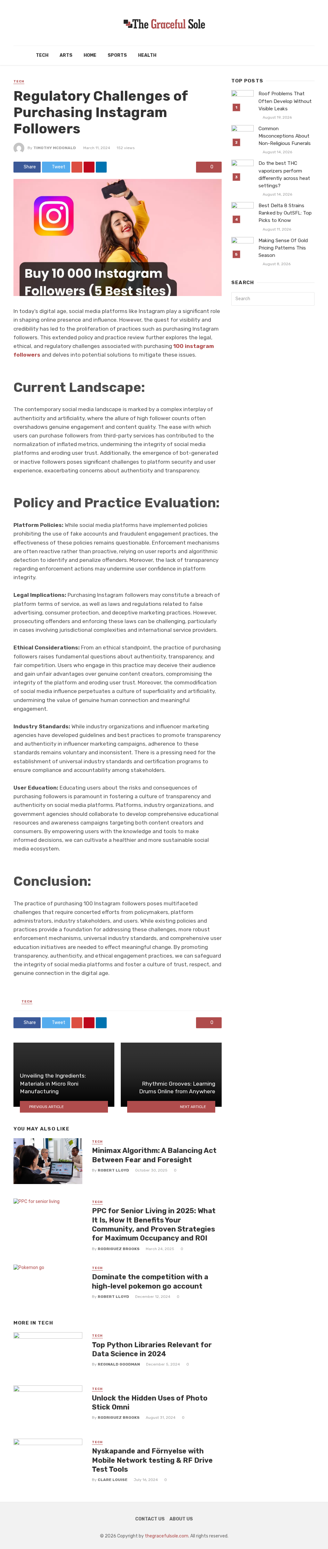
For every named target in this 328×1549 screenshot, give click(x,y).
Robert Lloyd (113, 1170)
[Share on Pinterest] (89, 167)
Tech (42, 55)
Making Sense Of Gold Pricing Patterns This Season (283, 248)
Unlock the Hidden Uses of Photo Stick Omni (150, 1402)
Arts (66, 55)
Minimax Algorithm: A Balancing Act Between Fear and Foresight (154, 1155)
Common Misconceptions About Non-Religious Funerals (284, 136)
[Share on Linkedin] (101, 167)
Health (147, 55)
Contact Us (150, 1519)
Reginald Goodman (119, 1364)
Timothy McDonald (54, 148)
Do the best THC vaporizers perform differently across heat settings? (284, 174)
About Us (181, 1519)
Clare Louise (112, 1479)
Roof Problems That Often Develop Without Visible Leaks (285, 101)
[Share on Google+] (76, 167)
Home (90, 55)
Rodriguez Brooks (119, 1249)
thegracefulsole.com (166, 1536)
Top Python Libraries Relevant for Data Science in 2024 (152, 1349)
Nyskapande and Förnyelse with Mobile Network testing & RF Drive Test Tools (152, 1460)
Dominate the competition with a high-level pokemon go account (150, 1281)
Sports (117, 55)
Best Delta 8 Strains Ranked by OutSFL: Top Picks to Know (285, 213)
